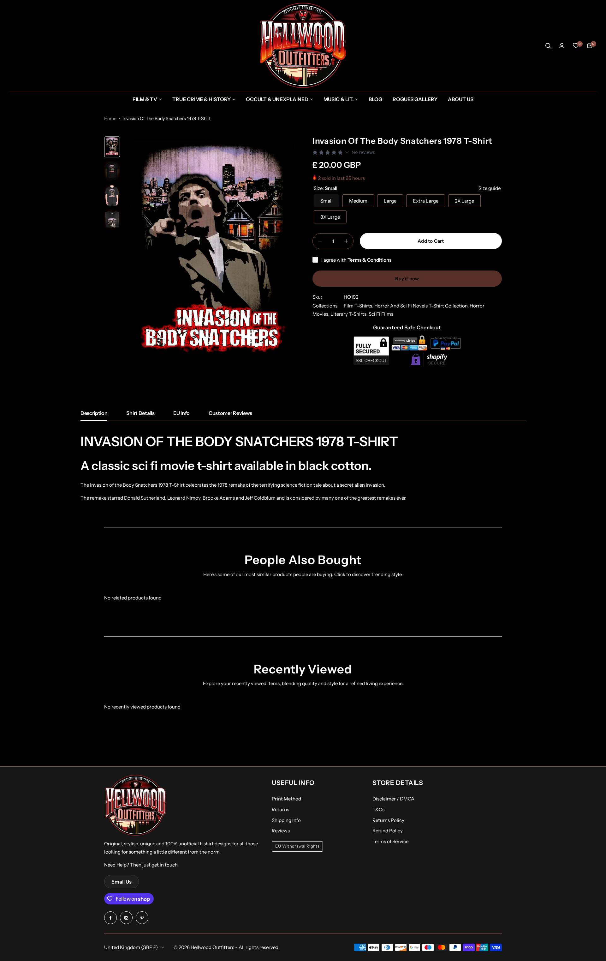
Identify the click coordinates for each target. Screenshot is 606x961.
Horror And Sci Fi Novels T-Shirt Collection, (422, 306)
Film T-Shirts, (359, 306)
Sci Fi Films (381, 314)
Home (110, 118)
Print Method (286, 799)
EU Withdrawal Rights (297, 846)
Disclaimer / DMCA (393, 799)
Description (93, 413)
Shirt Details (140, 413)
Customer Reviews (230, 413)
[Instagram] (126, 917)
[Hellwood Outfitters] (303, 45)
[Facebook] (110, 917)
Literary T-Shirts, (349, 314)
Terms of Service (390, 841)
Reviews (281, 831)
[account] (562, 45)
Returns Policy (388, 820)
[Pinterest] (142, 917)
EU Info (181, 413)
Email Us (121, 882)
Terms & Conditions (369, 260)
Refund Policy (387, 831)
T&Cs (378, 809)
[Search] (548, 45)
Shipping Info (286, 820)
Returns (280, 809)
